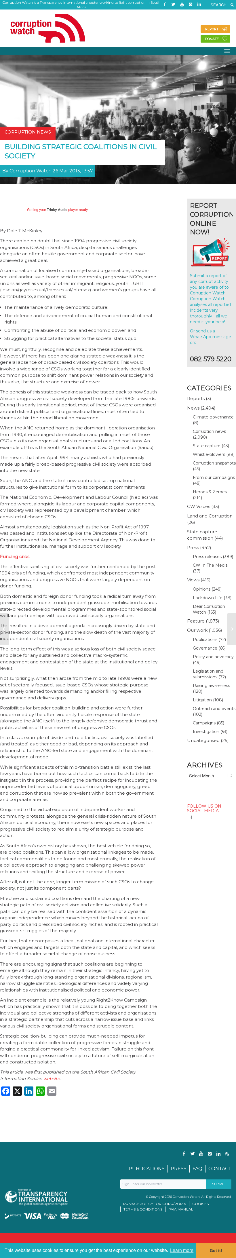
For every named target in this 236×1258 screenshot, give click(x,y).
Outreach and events (214, 708)
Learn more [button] (181, 1250)
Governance (205, 648)
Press (193, 547)
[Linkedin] (199, 4)
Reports (196, 398)
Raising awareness (211, 685)
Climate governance (213, 417)
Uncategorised (203, 740)
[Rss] (164, 13)
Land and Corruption (210, 516)
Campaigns (204, 723)
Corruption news (209, 431)
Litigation (202, 700)
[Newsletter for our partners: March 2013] (231, 629)
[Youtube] (182, 4)
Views (193, 580)
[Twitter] (173, 4)
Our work (197, 630)
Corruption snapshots (214, 463)
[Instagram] (190, 4)
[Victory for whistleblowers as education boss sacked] (4, 629)
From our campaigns (214, 477)
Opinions (201, 589)
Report (211, 29)
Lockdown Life (207, 597)
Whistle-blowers (209, 454)
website (51, 1078)
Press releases (207, 556)
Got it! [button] (216, 1250)
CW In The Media (210, 565)
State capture (206, 445)
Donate (212, 39)
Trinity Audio (57, 210)
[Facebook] (164, 4)
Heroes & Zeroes (210, 491)
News (193, 408)
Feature (196, 621)
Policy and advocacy (213, 656)
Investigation (206, 731)
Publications (205, 639)
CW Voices (198, 506)
